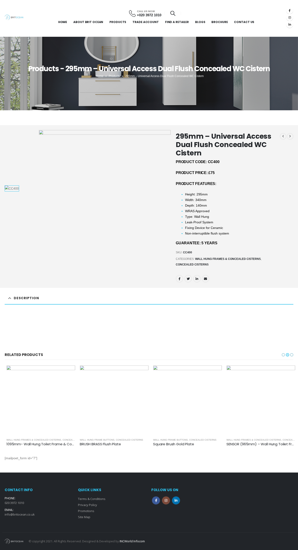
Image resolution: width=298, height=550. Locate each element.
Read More (65, 373)
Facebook (179, 278)
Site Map (84, 517)
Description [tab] (26, 298)
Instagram (166, 500)
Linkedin (176, 500)
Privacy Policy (87, 505)
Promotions (86, 511)
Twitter (188, 278)
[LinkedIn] (289, 24)
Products (117, 22)
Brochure (219, 22)
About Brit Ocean (88, 22)
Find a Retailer (177, 22)
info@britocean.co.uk (20, 514)
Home (62, 22)
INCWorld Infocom (132, 541)
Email (205, 278)
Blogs (200, 22)
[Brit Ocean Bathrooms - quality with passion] (14, 17)
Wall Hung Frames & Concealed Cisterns (228, 259)
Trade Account (145, 22)
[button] (283, 355)
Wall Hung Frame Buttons (95, 440)
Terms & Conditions (91, 499)
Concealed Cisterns (192, 264)
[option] (20, 188)
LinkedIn (197, 278)
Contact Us (244, 22)
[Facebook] (289, 10)
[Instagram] (289, 17)
